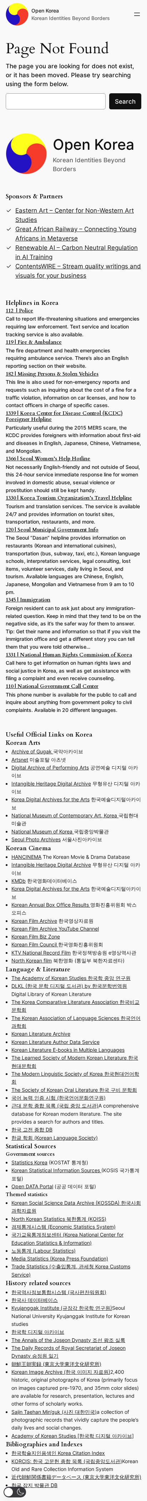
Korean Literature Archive (40, 1034)
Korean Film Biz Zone (35, 936)
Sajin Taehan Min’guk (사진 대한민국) (54, 1412)
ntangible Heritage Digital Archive (52, 784)
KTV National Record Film (41, 953)
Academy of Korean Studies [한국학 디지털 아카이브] (72, 1436)
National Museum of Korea (42, 831)
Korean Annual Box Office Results (50, 905)
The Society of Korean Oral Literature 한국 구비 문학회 (74, 1090)
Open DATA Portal (32, 1186)
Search (125, 101)
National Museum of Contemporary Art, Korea (64, 815)
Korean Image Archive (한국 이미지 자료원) (60, 1372)
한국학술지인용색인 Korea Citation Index (58, 1453)
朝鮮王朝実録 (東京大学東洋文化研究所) (56, 1364)
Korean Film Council (34, 944)
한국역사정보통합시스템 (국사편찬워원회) (58, 1292)
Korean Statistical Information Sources (56, 1170)
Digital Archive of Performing (45, 767)
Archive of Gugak (32, 751)
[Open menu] (137, 14)
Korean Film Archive (34, 921)
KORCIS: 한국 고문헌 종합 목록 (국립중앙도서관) (66, 1461)
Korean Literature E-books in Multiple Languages (68, 1050)
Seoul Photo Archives (36, 839)
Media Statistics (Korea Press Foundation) (59, 1258)
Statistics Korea (29, 1162)
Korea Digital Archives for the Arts (50, 799)
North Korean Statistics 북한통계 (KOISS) (58, 1219)
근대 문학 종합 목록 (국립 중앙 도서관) (54, 1106)
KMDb (18, 881)
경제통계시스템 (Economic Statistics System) (63, 1227)
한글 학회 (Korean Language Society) (54, 1138)
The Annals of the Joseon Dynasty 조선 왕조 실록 (68, 1340)
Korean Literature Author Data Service (55, 1042)
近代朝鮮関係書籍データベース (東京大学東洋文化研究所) (76, 1477)
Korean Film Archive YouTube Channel (55, 929)
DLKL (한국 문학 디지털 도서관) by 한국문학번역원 (69, 986)
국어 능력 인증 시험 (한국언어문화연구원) (58, 1098)
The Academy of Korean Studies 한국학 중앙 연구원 (71, 978)
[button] (15, 1492)
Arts (84, 767)
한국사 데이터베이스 (34, 1300)
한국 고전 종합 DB (31, 1129)
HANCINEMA (26, 857)
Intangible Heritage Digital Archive (51, 865)
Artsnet (19, 760)
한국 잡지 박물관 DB (34, 1485)
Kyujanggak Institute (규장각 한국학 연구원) (61, 1308)
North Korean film (31, 960)
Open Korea (45, 11)
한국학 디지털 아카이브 (37, 1332)
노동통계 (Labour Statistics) (43, 1251)
